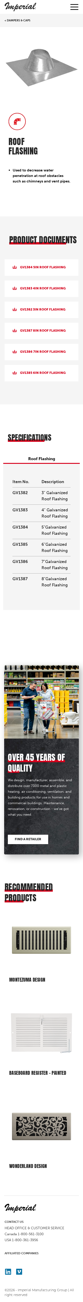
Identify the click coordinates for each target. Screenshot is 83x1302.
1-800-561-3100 (31, 1234)
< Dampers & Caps (17, 20)
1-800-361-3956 (25, 1240)
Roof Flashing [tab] (41, 458)
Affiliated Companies (22, 1253)
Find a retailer (28, 839)
